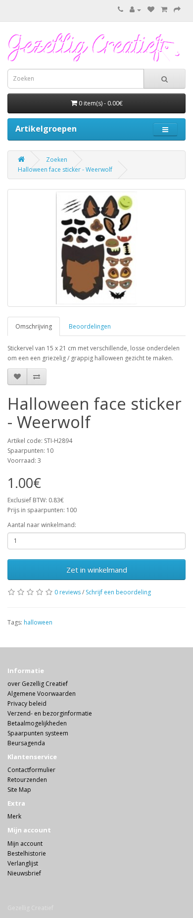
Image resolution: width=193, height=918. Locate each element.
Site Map (19, 789)
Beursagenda (26, 743)
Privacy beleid (27, 703)
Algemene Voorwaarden (41, 693)
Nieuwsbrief (24, 873)
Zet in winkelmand (96, 570)
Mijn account (25, 843)
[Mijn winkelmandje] (164, 9)
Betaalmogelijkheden (37, 723)
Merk (14, 816)
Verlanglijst (22, 863)
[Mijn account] (135, 9)
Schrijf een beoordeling (118, 592)
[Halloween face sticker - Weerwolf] (96, 248)
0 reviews (67, 592)
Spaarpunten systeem (37, 733)
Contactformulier (31, 770)
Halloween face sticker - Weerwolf (65, 169)
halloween (38, 622)
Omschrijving (33, 326)
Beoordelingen (90, 326)
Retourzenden (27, 779)
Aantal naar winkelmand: (41, 525)
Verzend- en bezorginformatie (49, 713)
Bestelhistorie (26, 853)
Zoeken (56, 159)
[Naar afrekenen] (177, 9)
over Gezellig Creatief (37, 683)
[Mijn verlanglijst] (150, 9)
